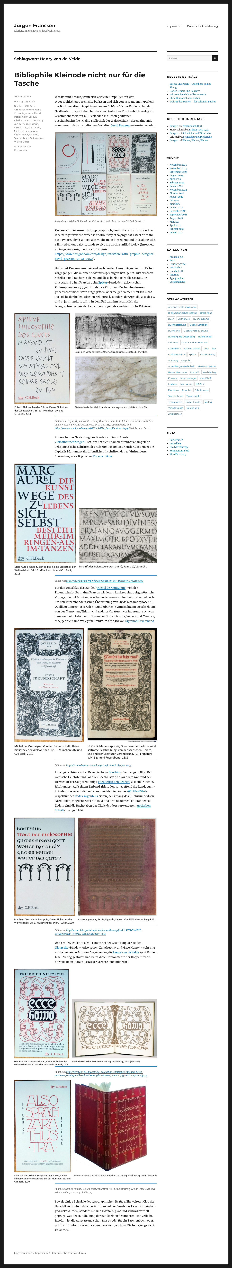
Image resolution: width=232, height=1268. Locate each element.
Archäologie (176, 257)
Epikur (102, 282)
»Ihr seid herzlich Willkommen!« (188, 94)
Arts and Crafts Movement (182, 307)
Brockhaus (206, 312)
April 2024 (175, 179)
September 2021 (178, 214)
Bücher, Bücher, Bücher (195, 140)
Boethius (115, 772)
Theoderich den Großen (114, 781)
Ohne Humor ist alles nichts (185, 98)
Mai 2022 (175, 204)
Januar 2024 (176, 186)
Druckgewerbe (177, 264)
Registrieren (176, 440)
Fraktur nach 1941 (192, 126)
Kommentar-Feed (179, 450)
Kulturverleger (188, 378)
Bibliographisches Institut (182, 312)
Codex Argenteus (86, 796)
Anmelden (175, 443)
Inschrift (33, 123)
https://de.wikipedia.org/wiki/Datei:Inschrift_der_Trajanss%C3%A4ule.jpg (104, 580)
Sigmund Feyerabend (139, 621)
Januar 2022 (176, 207)
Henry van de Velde (126, 952)
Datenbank (174, 348)
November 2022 (178, 189)
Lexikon (172, 384)
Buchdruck (183, 318)
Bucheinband (201, 318)
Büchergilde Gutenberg (181, 336)
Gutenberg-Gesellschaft (181, 366)
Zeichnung (193, 407)
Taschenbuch (21, 138)
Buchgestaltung (177, 324)
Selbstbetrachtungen (70, 442)
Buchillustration (199, 324)
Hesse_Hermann (177, 372)
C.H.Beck (30, 106)
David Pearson (120, 125)
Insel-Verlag (20, 127)
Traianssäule (37, 138)
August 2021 (176, 218)
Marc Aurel (34, 127)
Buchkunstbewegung (196, 330)
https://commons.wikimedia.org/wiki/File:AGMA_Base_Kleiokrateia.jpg (91, 428)
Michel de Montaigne (111, 587)
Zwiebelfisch (175, 413)
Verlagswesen (175, 407)
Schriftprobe (201, 390)
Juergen (174, 126)
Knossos (172, 378)
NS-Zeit (200, 384)
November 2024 (178, 168)
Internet (174, 274)
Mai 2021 (174, 221)
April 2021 (175, 225)
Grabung (173, 360)
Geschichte (176, 267)
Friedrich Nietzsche (25, 120)
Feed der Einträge (179, 447)
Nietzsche (61, 947)
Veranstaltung (177, 281)
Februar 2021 (177, 229)
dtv (26, 116)
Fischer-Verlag (208, 354)
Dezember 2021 (178, 211)
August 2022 (176, 196)
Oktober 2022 (177, 193)
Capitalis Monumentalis (27, 109)
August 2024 (176, 175)
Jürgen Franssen (34, 25)
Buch (17, 101)
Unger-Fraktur (193, 402)
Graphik (185, 360)
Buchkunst (174, 330)
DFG (206, 348)
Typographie (28, 101)
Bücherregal (205, 336)
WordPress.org (178, 454)
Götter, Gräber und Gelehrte (185, 91)
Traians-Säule (102, 456)
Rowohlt (186, 390)
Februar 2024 (177, 182)
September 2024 (178, 172)
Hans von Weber (207, 366)
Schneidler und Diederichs (196, 133)
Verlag (208, 402)
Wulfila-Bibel (137, 791)
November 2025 (178, 164)
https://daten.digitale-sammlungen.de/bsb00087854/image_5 (98, 765)
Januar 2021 (176, 232)
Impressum (174, 26)
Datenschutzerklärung (202, 26)
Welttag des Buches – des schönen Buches (193, 101)
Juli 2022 (174, 200)
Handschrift (176, 271)
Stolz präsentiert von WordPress (68, 1253)
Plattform (173, 390)
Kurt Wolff (205, 378)
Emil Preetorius (176, 354)
